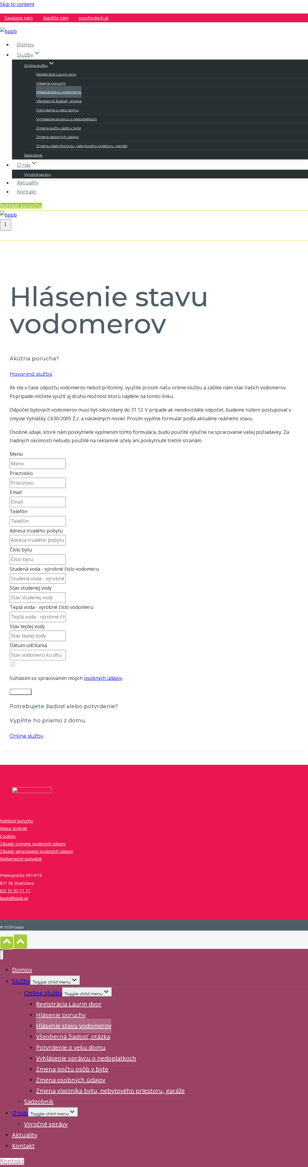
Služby (21, 981)
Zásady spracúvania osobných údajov (36, 851)
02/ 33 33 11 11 (15, 891)
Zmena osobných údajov (57, 136)
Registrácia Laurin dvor (56, 74)
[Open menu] (5, 225)
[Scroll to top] (7, 942)
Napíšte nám (56, 18)
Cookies (8, 836)
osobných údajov (103, 678)
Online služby (43, 993)
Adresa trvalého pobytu (36, 530)
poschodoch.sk (94, 18)
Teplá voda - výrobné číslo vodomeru (51, 607)
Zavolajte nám (18, 18)
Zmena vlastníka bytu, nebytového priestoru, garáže (81, 146)
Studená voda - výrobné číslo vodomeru (54, 569)
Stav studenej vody (31, 588)
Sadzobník (33, 155)
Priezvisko (21, 473)
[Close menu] (1, 955)
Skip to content (17, 4)
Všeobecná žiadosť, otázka (59, 101)
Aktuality (27, 183)
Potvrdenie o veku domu (57, 110)
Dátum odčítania (28, 645)
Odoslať (20, 692)
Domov (25, 45)
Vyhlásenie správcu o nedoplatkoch (66, 119)
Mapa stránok (13, 828)
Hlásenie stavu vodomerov (59, 92)
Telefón (18, 511)
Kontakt (26, 192)
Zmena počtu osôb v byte (58, 128)
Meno (16, 454)
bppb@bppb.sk (14, 898)
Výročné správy (37, 174)
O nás (20, 1113)
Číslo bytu (21, 549)
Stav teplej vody (27, 626)
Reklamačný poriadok (21, 859)
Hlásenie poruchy (51, 83)
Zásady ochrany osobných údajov (33, 844)
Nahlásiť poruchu (21, 205)
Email (16, 492)
